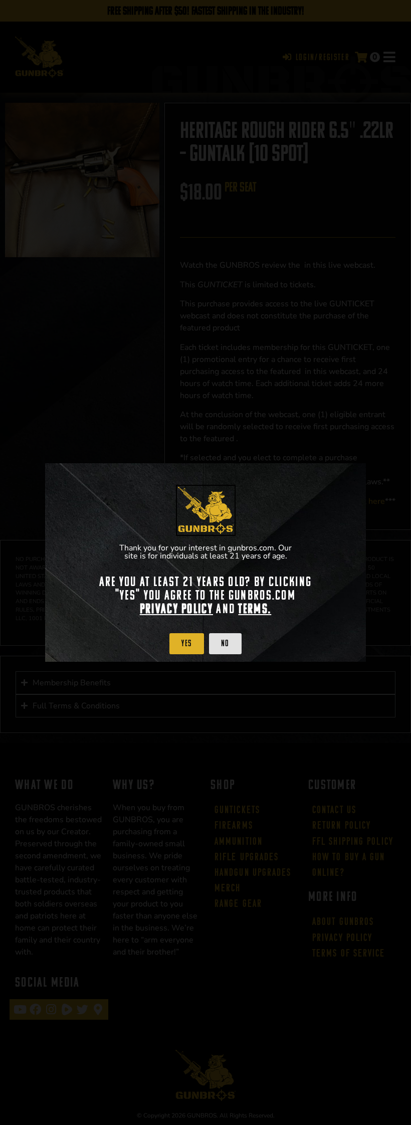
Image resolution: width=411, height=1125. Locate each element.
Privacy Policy (176, 609)
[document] (205, 562)
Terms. (254, 609)
